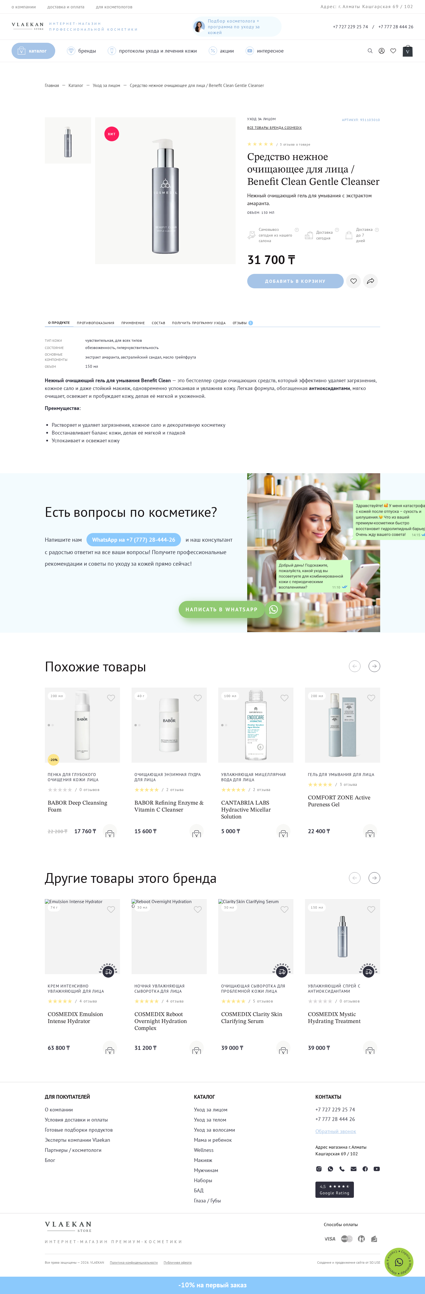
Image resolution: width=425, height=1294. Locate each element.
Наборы (203, 1180)
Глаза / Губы (207, 1200)
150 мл (91, 366)
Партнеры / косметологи (73, 1150)
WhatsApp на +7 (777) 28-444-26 (133, 539)
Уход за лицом (211, 1109)
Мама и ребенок (213, 1140)
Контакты (328, 1097)
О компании (59, 1109)
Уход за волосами (214, 1129)
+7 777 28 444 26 (395, 26)
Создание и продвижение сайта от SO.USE (348, 1262)
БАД (199, 1190)
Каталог (38, 50)
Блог (50, 1160)
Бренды (87, 50)
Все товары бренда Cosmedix (274, 127)
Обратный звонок (335, 1131)
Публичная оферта (178, 1262)
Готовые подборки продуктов (79, 1129)
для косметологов (114, 7)
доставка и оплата (65, 7)
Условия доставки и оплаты (76, 1119)
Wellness (204, 1150)
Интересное (270, 50)
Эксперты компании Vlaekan (77, 1140)
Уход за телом (210, 1119)
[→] (374, 666)
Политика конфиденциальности (134, 1262)
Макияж (203, 1160)
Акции (227, 50)
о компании (24, 7)
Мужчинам (206, 1170)
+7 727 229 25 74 (350, 26)
